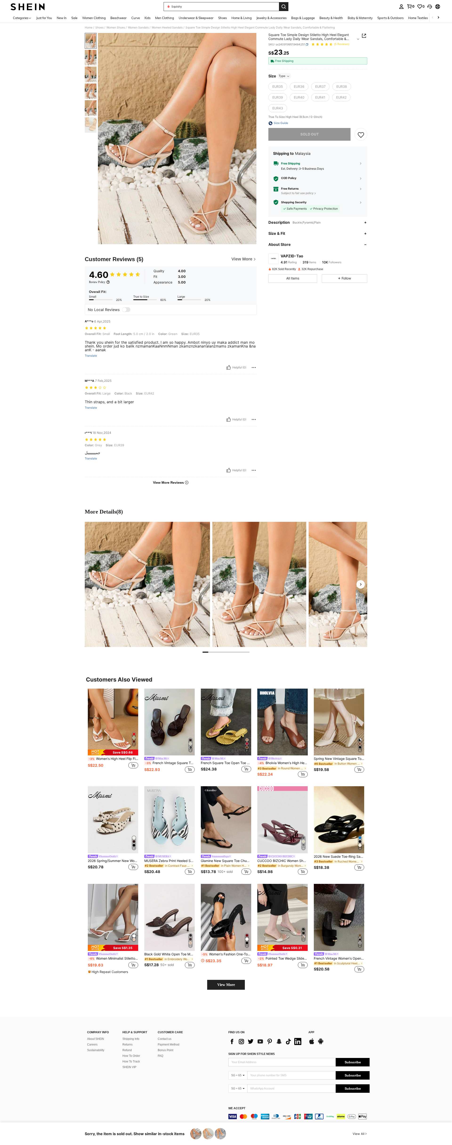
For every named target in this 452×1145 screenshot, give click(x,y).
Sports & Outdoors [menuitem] (390, 18)
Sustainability (95, 1050)
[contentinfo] (299, 1116)
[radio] (277, 87)
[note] (113, 752)
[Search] (283, 6)
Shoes (99, 27)
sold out (309, 134)
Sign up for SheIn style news (251, 1054)
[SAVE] (361, 134)
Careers (92, 1044)
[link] (411, 6)
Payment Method (168, 1044)
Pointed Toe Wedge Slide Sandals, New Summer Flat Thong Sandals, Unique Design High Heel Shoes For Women (283, 958)
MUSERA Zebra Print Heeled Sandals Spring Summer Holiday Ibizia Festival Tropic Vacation (169, 861)
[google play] (320, 1043)
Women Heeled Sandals (167, 27)
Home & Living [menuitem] (241, 18)
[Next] (360, 584)
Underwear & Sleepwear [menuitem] (196, 18)
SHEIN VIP (129, 1067)
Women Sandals (138, 27)
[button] (429, 6)
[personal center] (401, 6)
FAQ (160, 1055)
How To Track (131, 1061)
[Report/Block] (254, 367)
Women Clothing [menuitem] (94, 18)
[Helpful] (228, 367)
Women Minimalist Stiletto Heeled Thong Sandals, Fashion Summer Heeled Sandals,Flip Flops (113, 958)
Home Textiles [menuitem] (418, 18)
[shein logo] (28, 6)
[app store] (311, 1043)
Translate (91, 355)
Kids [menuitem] (147, 18)
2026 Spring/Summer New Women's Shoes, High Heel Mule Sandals (113, 861)
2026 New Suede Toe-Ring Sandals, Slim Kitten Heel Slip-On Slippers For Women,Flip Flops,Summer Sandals (339, 856)
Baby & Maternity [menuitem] (360, 18)
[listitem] (113, 734)
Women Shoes (115, 27)
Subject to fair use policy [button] (297, 193)
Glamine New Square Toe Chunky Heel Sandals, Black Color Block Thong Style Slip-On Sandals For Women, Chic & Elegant (226, 861)
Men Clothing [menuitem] (164, 18)
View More (226, 985)
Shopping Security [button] (294, 202)
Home (89, 27)
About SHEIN (95, 1039)
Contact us (164, 1039)
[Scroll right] (438, 17)
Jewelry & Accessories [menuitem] (271, 18)
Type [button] (282, 76)
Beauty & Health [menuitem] (331, 18)
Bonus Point (165, 1050)
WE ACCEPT (236, 1108)
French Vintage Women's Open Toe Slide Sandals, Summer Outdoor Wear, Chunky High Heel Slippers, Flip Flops (339, 958)
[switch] (126, 309)
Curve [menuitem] (135, 18)
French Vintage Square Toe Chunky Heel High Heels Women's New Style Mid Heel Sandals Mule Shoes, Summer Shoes (170, 763)
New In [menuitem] (62, 18)
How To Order (131, 1055)
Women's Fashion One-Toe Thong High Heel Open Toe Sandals (226, 954)
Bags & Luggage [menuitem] (303, 18)
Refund (127, 1050)
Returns (127, 1044)
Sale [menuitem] (74, 18)
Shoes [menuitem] (222, 18)
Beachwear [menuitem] (118, 18)
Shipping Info (130, 1039)
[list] (266, 1041)
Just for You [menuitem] (44, 18)
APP (311, 1032)
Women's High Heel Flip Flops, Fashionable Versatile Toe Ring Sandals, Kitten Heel (113, 759)
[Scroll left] (432, 17)
